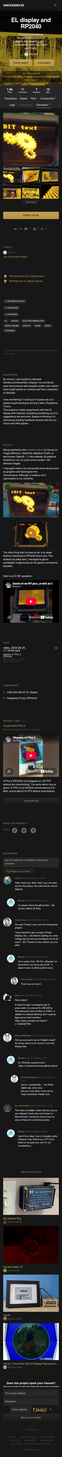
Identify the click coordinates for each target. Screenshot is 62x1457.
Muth (17, 995)
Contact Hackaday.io (28, 1437)
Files (34, 98)
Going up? (32, 1429)
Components (48, 98)
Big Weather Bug (12, 1218)
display (27, 325)
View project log (31, 800)
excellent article (35, 449)
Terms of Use (15, 1440)
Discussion (43, 104)
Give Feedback (47, 1437)
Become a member (11, 1386)
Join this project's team (15, 256)
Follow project (20, 62)
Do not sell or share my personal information (31, 1443)
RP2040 (14, 320)
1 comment (35, 729)
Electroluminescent (33, 320)
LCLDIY (18, 878)
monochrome (12, 325)
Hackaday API (46, 1440)
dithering (10, 330)
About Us (12, 1437)
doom (37, 325)
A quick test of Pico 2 (14, 725)
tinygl (48, 325)
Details (23, 98)
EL (6, 320)
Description (11, 98)
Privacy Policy (30, 1440)
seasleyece (14, 1270)
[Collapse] (23, 721)
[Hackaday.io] (14, 5)
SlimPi (6, 1315)
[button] (55, 5)
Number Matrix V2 (13, 1267)
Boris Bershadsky (22, 1105)
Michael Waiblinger (23, 1035)
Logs (12, 104)
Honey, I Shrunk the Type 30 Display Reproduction (29, 1363)
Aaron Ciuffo (14, 1318)
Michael (33, 54)
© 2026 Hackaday (31, 1449)
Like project (44, 62)
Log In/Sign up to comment (18, 871)
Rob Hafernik (15, 1222)
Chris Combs (20, 919)
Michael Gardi (15, 1367)
